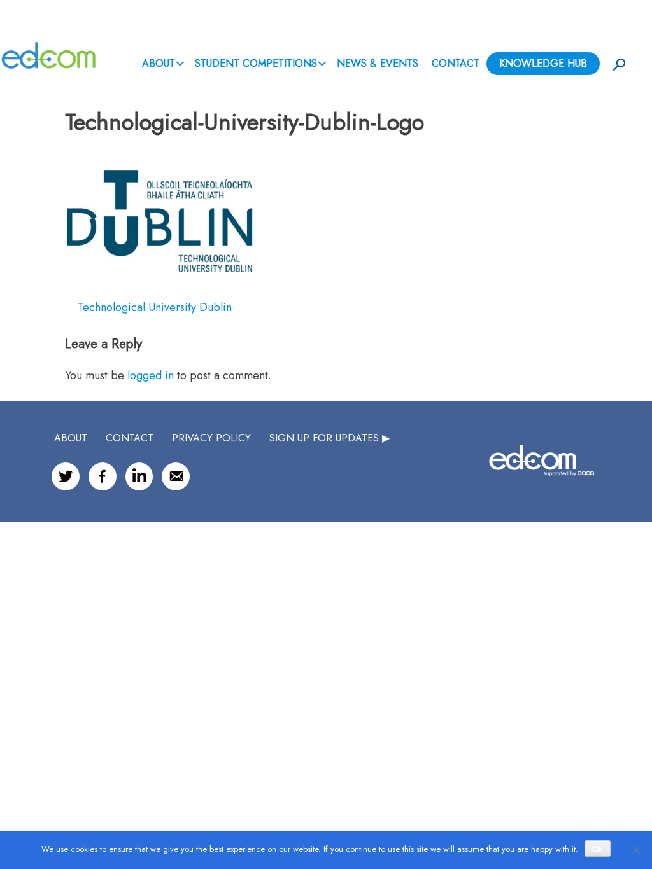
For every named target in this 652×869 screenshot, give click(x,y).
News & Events (377, 63)
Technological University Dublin (155, 307)
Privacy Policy (211, 438)
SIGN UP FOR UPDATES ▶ (329, 438)
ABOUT (158, 63)
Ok (597, 849)
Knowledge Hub (543, 63)
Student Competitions (256, 63)
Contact (455, 63)
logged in (150, 375)
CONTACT (129, 438)
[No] (636, 850)
